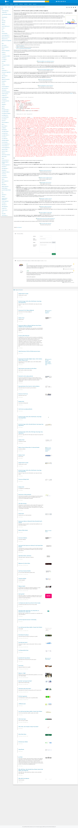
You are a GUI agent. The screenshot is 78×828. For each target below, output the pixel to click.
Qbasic (3, 182)
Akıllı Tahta (4, 20)
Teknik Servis (4, 194)
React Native (4, 184)
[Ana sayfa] (14, 6)
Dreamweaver (4, 70)
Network (3, 152)
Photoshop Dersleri (5, 160)
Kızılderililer (4, 127)
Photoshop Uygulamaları (6, 164)
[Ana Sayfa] (56, 1)
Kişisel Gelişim (4, 129)
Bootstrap (4, 52)
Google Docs (4, 95)
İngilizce (3, 108)
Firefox (3, 82)
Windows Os (4, 208)
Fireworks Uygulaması (5, 86)
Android (3, 24)
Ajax (3, 19)
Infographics (4, 104)
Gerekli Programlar (5, 93)
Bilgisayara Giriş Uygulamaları (6, 41)
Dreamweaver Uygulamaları (6, 72)
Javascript (4, 120)
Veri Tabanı (4, 202)
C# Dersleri (4, 57)
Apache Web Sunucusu (6, 26)
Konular (7, 4)
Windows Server (5, 210)
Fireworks (3, 84)
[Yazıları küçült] (71, 7)
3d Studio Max (4, 12)
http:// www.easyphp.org (20, 46)
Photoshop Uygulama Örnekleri (5, 162)
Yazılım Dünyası (5, 215)
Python (3, 179)
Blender (3, 48)
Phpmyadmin (4, 170)
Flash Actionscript (5, 88)
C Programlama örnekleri (6, 56)
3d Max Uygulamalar (5, 10)
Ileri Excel (3, 102)
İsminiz (34, 236)
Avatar (34, 242)
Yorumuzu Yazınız (35, 245)
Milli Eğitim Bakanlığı (5, 140)
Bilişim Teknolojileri (5, 47)
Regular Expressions (5, 186)
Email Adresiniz (34, 239)
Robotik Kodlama (5, 188)
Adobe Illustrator (4, 17)
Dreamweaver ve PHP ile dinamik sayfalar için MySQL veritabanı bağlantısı (33, 6)
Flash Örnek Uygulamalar (6, 91)
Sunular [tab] (9, 6)
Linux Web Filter (5, 138)
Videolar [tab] (5, 6)
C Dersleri (4, 54)
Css (3, 63)
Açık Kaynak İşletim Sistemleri (6, 15)
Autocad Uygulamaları (6, 35)
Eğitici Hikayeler (5, 75)
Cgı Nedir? (4, 61)
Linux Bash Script (5, 133)
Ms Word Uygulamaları (6, 147)
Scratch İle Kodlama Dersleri (6, 190)
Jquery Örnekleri (5, 126)
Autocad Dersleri (5, 33)
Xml (3, 211)
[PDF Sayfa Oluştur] (76, 7)
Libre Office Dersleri (5, 131)
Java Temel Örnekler (5, 117)
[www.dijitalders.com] (7, 1)
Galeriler (16, 4)
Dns (3, 66)
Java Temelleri (4, 118)
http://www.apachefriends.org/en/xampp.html (23, 48)
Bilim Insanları (4, 45)
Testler (11, 4)
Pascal (3, 158)
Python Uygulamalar (5, 181)
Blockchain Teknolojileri (6, 50)
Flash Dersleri (4, 90)
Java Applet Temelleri (5, 111)
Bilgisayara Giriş (5, 38)
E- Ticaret (3, 73)
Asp (3, 29)
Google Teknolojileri (5, 97)
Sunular (25, 4)
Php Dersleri (4, 166)
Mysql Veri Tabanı (5, 151)
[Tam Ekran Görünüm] (60, 1)
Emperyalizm (4, 81)
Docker (3, 68)
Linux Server (4, 136)
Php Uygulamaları (5, 168)
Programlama (4, 175)
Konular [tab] (2, 6)
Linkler (30, 4)
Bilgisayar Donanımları (6, 36)
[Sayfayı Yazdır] (62, 1)
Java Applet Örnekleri (5, 109)
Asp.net (3, 31)
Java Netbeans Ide (5, 115)
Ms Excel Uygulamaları (6, 144)
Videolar (21, 4)
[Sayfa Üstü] (58, 1)
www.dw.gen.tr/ (19, 227)
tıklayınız (71, 93)
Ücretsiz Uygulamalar (5, 201)
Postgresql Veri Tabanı (6, 172)
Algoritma (3, 22)
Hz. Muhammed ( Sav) (5, 100)
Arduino (3, 28)
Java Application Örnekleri (6, 113)
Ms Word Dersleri (5, 145)
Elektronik (3, 77)
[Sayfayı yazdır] (73, 7)
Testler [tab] (2, 8)
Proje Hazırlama (5, 177)
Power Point (4, 173)
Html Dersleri (4, 99)
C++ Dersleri (4, 59)
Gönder (53, 254)
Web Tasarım (4, 204)
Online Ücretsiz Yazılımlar (6, 154)
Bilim (3, 43)
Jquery (3, 124)
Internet (3, 106)
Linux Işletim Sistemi (5, 135)
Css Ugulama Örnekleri (6, 65)
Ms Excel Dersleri (5, 142)
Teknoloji (3, 196)
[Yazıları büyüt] (69, 7)
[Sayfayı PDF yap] (63, 1)
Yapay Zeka (4, 213)
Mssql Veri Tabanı (5, 149)
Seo (3, 192)
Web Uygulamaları (5, 206)
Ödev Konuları (4, 156)
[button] (65, 1)
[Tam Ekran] (67, 7)
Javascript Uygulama (5, 122)
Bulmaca (34, 4)
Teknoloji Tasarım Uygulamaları (4, 199)
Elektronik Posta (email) (6, 79)
